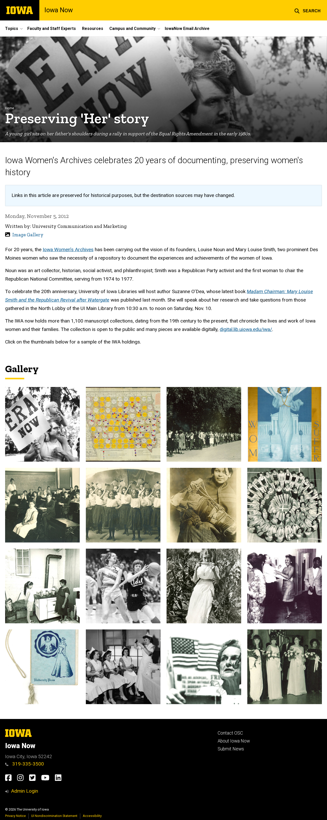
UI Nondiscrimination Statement (54, 816)
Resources (92, 28)
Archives (84, 249)
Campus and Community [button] (132, 28)
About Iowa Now (234, 741)
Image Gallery (27, 235)
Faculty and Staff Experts (51, 28)
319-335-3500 (27, 764)
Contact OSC (230, 733)
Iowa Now (58, 10)
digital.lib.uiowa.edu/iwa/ (246, 329)
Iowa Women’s (59, 249)
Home (9, 108)
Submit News (231, 748)
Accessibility (92, 816)
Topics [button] (11, 28)
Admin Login (24, 791)
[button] (307, 10)
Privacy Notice (15, 816)
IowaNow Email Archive (187, 28)
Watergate (98, 300)
